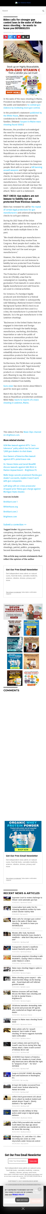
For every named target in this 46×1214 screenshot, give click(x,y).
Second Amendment (12, 550)
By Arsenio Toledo (26, 902)
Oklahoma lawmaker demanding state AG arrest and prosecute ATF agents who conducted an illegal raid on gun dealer (27, 1009)
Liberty (14, 544)
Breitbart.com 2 (10, 511)
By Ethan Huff (25, 942)
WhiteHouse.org (10, 507)
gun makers (28, 535)
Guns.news (8, 386)
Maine (25, 544)
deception (18, 532)
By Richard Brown (26, 952)
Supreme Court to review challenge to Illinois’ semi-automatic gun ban (27, 899)
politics (24, 547)
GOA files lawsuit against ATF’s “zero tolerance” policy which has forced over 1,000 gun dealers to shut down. (21, 448)
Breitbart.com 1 (10, 502)
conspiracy (8, 532)
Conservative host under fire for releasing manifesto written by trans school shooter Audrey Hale (26, 909)
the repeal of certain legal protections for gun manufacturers (22, 210)
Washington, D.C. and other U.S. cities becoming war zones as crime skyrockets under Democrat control (26, 1139)
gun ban (7, 535)
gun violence (20, 541)
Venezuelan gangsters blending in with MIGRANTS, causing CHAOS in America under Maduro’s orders (27, 958)
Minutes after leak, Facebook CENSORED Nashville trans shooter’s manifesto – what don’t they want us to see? (27, 936)
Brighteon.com (12, 435)
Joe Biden (37, 541)
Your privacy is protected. (13, 592)
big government (25, 529)
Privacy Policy (18, 1195)
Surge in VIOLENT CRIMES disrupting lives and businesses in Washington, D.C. (26, 1075)
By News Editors (26, 1038)
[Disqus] (23, 725)
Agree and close (22, 1200)
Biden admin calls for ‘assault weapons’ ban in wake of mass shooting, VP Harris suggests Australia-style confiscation (27, 1032)
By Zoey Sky (24, 1080)
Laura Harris (19, 32)
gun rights (22, 538)
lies (20, 544)
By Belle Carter (25, 987)
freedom (36, 532)
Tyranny (36, 550)
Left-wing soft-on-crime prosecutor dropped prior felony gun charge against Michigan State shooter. (22, 489)
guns (29, 541)
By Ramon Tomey (26, 963)
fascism (27, 532)
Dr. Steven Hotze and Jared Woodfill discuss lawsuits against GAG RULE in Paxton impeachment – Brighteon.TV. (20, 467)
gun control (17, 535)
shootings (27, 550)
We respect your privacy (32, 1174)
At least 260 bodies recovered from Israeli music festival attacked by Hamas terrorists (26, 1087)
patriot (16, 547)
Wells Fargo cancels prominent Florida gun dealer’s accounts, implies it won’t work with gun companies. (22, 478)
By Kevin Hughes (26, 973)
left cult (6, 544)
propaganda (33, 547)
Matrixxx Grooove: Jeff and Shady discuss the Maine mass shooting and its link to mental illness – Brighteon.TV (26, 995)
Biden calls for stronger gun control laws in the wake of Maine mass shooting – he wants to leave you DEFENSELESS (26, 922)
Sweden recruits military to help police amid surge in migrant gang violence (25, 1113)
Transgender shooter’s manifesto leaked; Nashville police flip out (25, 948)
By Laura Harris (25, 928)
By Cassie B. (24, 914)
